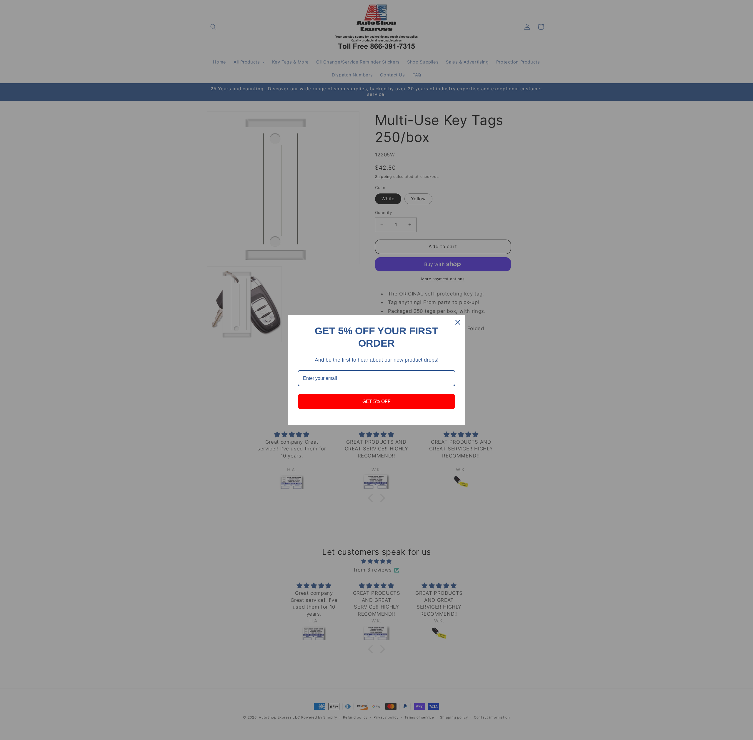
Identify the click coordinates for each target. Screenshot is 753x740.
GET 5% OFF (376, 401)
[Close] (458, 322)
